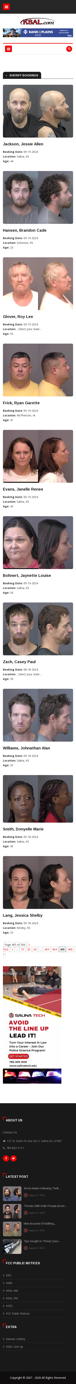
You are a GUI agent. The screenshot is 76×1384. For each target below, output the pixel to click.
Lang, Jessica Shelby (22, 915)
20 (28, 949)
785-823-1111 (15, 1148)
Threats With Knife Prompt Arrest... (45, 1206)
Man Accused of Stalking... (40, 1223)
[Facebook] (6, 1159)
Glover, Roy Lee (18, 316)
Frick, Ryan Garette (21, 403)
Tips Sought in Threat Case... (42, 1241)
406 (70, 949)
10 (22, 949)
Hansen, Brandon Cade (25, 230)
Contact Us (10, 1132)
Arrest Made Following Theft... (42, 1188)
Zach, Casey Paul (19, 662)
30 (34, 949)
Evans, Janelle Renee (23, 489)
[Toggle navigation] (6, 7)
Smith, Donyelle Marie (23, 829)
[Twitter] (13, 1159)
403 (46, 949)
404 (54, 949)
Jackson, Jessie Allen (23, 144)
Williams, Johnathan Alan (26, 748)
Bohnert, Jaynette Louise (27, 575)
